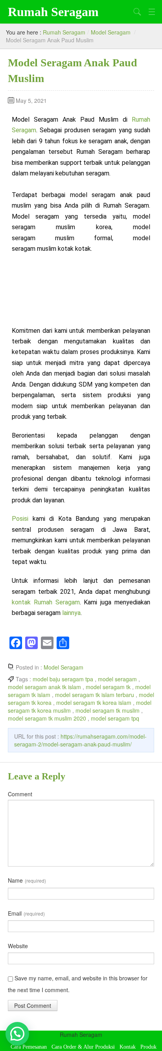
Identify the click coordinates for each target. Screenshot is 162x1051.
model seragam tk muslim (107, 710)
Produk (148, 1047)
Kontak (128, 1047)
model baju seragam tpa (63, 679)
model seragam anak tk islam (44, 687)
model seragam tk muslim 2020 (47, 718)
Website (18, 946)
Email (26, 913)
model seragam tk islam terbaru (94, 695)
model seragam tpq (115, 718)
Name (27, 880)
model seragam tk (108, 687)
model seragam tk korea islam (93, 702)
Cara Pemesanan (29, 1047)
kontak (23, 602)
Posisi (22, 518)
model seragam (117, 679)
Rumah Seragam (53, 12)
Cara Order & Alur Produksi (83, 1047)
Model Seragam (111, 32)
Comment (20, 794)
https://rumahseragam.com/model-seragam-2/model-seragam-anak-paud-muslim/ (80, 740)
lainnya (71, 613)
